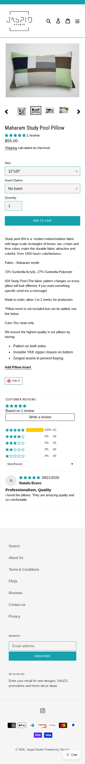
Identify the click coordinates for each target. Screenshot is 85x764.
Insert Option (14, 180)
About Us (16, 558)
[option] (22, 111)
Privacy (14, 616)
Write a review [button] (40, 417)
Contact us (17, 605)
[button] (16, 135)
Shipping (11, 148)
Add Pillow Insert (18, 367)
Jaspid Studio (35, 749)
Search (14, 546)
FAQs (13, 581)
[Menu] (77, 21)
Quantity (10, 197)
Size (8, 163)
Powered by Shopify (57, 749)
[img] (30, 478)
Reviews (15, 593)
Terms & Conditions (24, 569)
